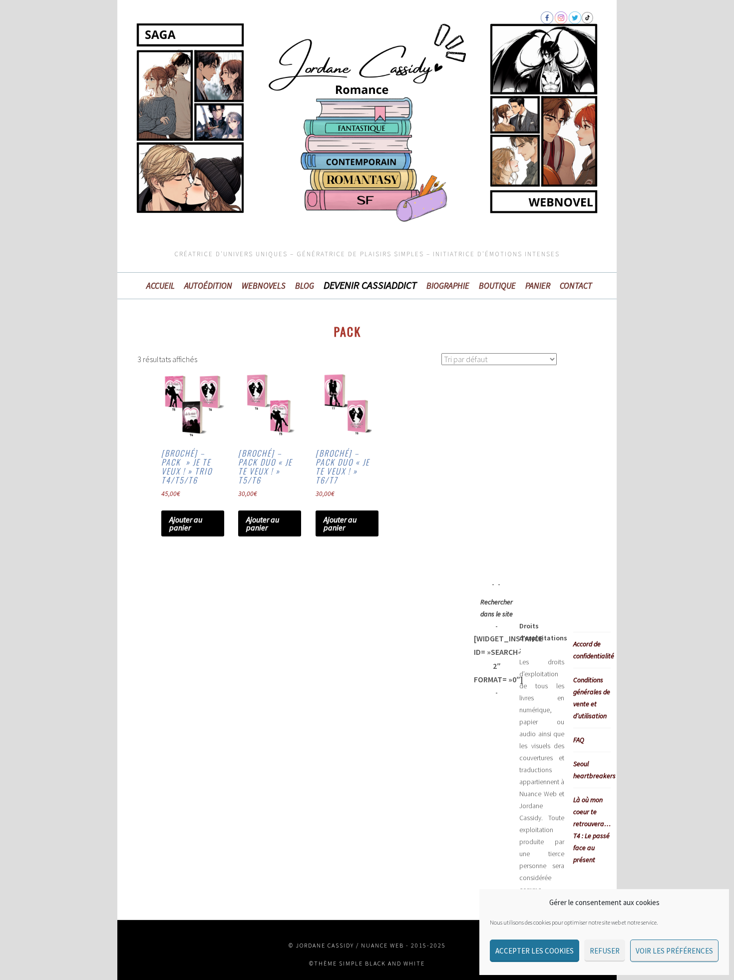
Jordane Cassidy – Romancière (217, 71)
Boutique (497, 285)
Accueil (160, 285)
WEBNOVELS (264, 285)
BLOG (304, 285)
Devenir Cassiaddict (370, 285)
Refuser (605, 951)
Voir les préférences (674, 951)
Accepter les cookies (534, 951)
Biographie (447, 285)
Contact (576, 285)
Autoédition (208, 285)
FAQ (578, 739)
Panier (537, 285)
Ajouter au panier (185, 523)
